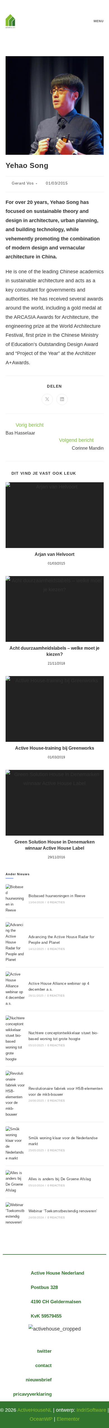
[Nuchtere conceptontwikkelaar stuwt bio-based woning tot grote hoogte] (15, 1038)
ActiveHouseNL (34, 1410)
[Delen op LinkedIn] (62, 399)
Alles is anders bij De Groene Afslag (60, 1179)
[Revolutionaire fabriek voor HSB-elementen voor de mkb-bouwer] (15, 1094)
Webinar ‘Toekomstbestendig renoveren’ (63, 1211)
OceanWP (41, 1419)
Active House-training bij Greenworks (54, 748)
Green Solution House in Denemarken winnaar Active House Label (55, 845)
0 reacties (56, 902)
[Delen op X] (47, 399)
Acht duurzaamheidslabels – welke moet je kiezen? (54, 651)
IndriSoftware (91, 1410)
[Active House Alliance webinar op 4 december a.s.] (15, 989)
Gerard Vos (23, 183)
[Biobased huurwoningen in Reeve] (15, 898)
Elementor (68, 1419)
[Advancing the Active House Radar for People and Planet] (15, 942)
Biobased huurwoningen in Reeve (57, 896)
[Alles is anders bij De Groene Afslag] (15, 1181)
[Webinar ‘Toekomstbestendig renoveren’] (15, 1213)
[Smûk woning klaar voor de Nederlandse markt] (15, 1143)
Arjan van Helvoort (54, 554)
